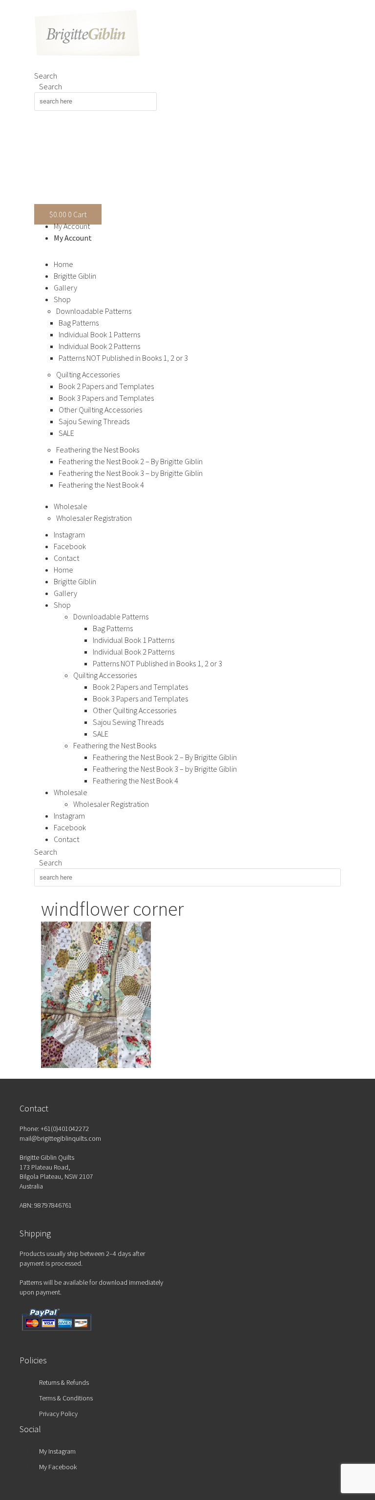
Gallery (65, 287)
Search (45, 76)
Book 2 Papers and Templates (106, 386)
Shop (62, 299)
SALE (66, 433)
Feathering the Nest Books (97, 449)
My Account (72, 226)
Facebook (70, 546)
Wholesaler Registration (94, 518)
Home (63, 264)
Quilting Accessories (88, 374)
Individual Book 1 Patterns (99, 334)
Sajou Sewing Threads (94, 421)
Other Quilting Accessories (100, 409)
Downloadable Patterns (93, 311)
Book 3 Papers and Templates (106, 398)
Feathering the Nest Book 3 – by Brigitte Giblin (131, 473)
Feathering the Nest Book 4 (101, 485)
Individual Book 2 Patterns (99, 346)
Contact (66, 558)
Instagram (69, 534)
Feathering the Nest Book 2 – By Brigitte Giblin (131, 461)
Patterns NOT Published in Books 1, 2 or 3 (123, 358)
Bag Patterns (79, 323)
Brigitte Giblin (75, 276)
